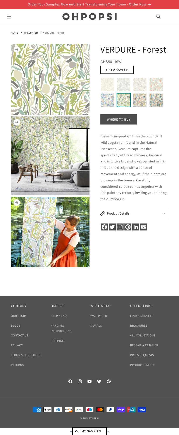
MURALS (96, 326)
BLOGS (15, 326)
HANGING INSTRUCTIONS (61, 328)
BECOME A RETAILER (144, 345)
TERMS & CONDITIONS (26, 355)
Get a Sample (117, 70)
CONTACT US (19, 335)
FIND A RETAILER (141, 316)
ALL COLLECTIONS (142, 335)
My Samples (91, 431)
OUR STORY (19, 316)
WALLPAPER (31, 32)
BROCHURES (138, 326)
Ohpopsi (94, 417)
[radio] (107, 84)
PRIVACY (17, 345)
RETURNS (17, 365)
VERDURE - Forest (53, 32)
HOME (14, 32)
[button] (9, 16)
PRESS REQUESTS (142, 355)
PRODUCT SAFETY (142, 365)
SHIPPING (57, 341)
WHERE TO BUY (119, 119)
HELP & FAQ (59, 316)
